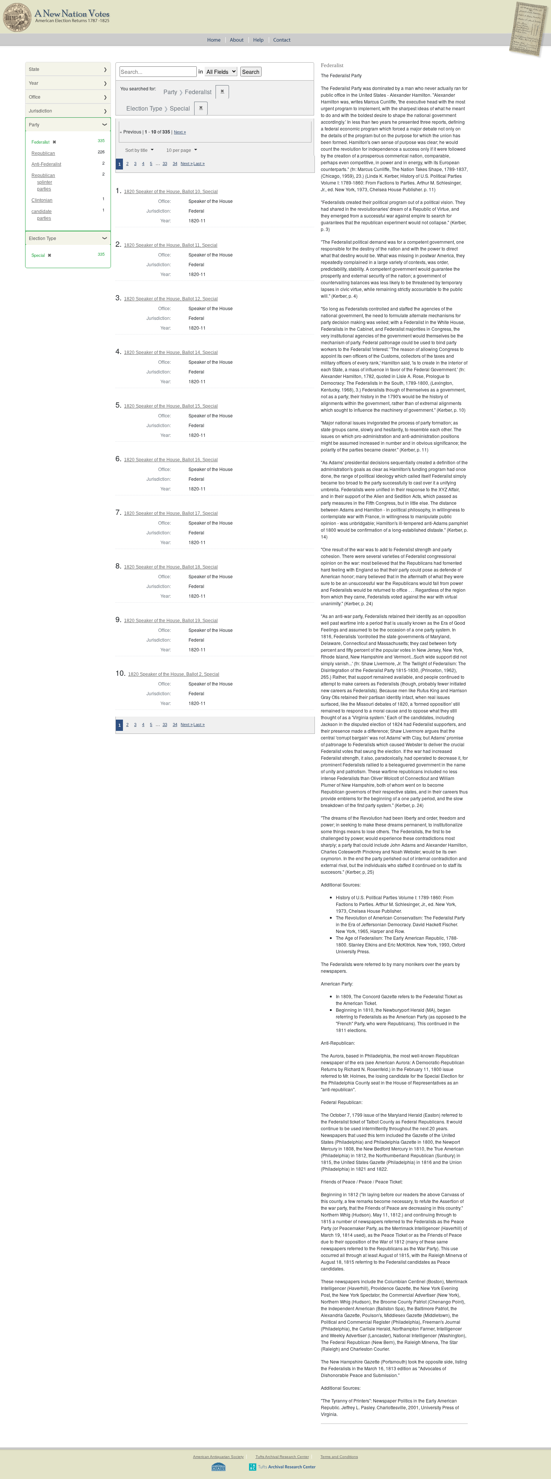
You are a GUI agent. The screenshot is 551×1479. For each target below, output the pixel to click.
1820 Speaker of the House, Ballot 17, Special (171, 513)
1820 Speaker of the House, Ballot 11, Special (170, 245)
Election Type (42, 238)
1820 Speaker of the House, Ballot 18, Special (171, 567)
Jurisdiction (40, 110)
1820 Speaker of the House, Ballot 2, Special (173, 674)
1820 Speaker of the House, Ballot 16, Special (171, 459)
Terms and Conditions (339, 1457)
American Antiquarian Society (218, 1457)
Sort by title (136, 150)
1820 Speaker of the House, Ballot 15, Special (171, 406)
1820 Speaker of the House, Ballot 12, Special (171, 299)
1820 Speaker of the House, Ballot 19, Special (171, 620)
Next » (180, 132)
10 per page (178, 150)
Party (34, 124)
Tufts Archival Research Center (282, 1457)
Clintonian (41, 200)
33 (165, 163)
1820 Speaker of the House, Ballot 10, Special (171, 191)
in (200, 71)
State (34, 69)
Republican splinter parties (43, 182)
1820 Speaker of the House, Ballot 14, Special (171, 352)
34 (175, 163)
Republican (43, 153)
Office (34, 96)
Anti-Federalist (46, 164)
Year (33, 83)
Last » (199, 163)
